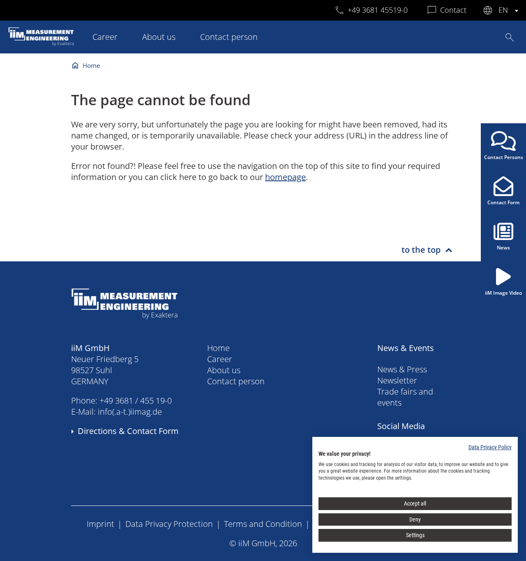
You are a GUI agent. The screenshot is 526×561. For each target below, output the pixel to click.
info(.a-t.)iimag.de (130, 411)
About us (158, 36)
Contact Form (503, 202)
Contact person (229, 36)
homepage (285, 176)
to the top (421, 249)
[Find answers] (509, 37)
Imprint (100, 523)
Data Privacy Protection (169, 523)
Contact (453, 10)
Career (105, 36)
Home (91, 65)
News (503, 247)
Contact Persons (503, 157)
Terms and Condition (263, 523)
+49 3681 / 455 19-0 (135, 400)
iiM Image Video (503, 292)
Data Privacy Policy (490, 447)
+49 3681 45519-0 (378, 10)
